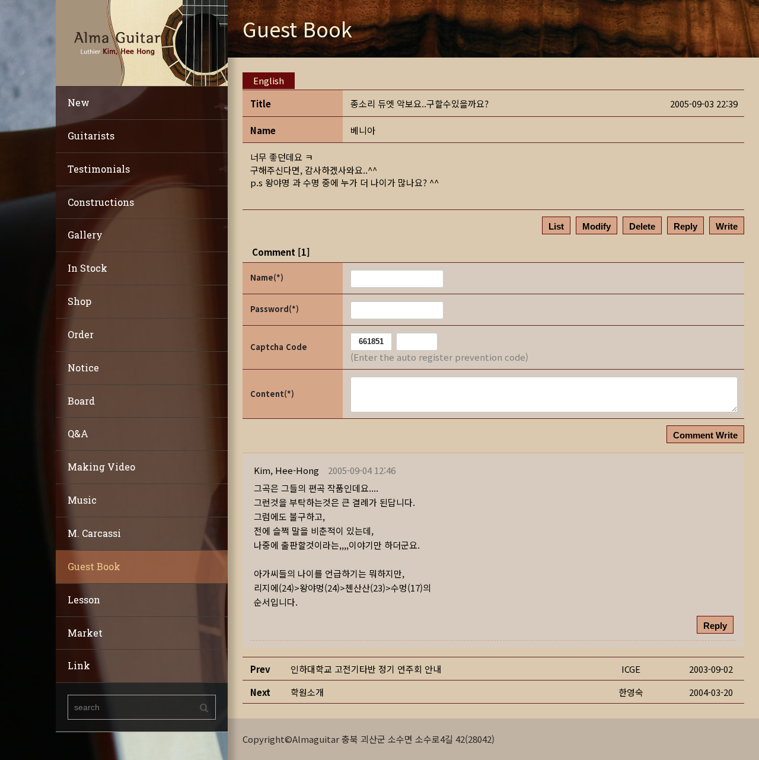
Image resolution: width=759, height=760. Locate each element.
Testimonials (99, 169)
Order (81, 334)
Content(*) (272, 393)
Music (82, 500)
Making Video (101, 466)
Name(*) (266, 277)
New (79, 102)
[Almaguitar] (142, 42)
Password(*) (274, 308)
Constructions (101, 202)
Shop (79, 301)
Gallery (85, 234)
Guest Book (94, 566)
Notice (83, 367)
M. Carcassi (94, 533)
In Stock (87, 268)
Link (79, 665)
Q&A (78, 433)
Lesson (84, 599)
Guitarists (91, 135)
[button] (286, 470)
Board (81, 401)
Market (85, 633)
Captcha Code (278, 346)
